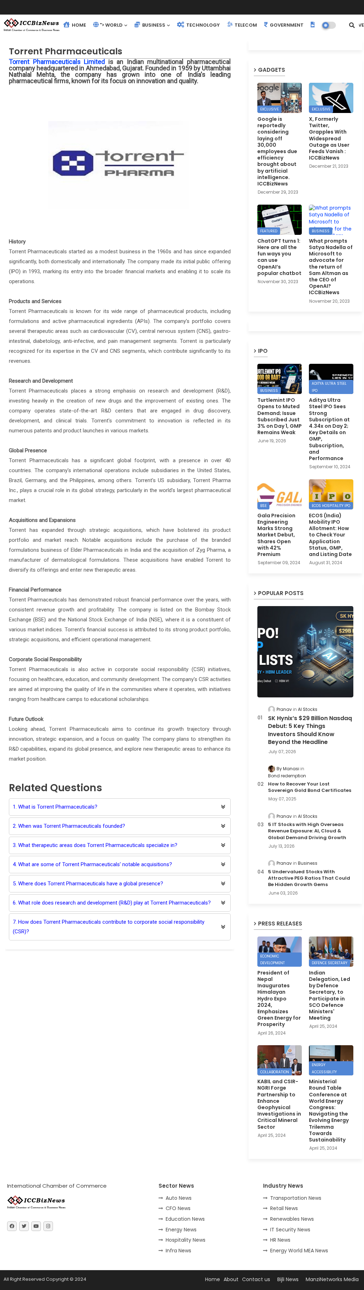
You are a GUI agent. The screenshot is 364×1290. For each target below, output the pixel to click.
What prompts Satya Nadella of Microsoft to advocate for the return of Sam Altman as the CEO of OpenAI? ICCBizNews (331, 267)
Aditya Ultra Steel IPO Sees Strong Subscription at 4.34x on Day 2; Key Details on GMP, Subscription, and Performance (329, 429)
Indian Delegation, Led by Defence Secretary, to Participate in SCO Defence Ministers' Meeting (329, 995)
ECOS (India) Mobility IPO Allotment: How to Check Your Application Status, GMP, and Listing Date (330, 534)
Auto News (179, 1198)
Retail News (284, 1208)
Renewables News (292, 1218)
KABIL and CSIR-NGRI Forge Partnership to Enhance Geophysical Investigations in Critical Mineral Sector (279, 1104)
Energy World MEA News (299, 1250)
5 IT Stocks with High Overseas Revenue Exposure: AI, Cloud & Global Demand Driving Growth (307, 831)
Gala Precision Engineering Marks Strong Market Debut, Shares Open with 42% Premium (276, 534)
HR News (280, 1239)
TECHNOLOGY (202, 25)
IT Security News (290, 1229)
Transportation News (295, 1198)
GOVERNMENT (286, 25)
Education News (185, 1218)
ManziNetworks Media (332, 1279)
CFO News (178, 1208)
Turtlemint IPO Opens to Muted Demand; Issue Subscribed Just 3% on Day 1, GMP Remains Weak (279, 416)
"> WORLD (111, 25)
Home (212, 1279)
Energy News (181, 1229)
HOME (78, 25)
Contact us (256, 1279)
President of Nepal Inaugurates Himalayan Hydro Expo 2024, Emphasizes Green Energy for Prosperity (279, 999)
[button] (352, 25)
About (231, 1279)
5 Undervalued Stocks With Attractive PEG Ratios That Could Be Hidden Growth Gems (309, 878)
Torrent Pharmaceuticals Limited (57, 61)
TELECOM (245, 25)
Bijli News (288, 1279)
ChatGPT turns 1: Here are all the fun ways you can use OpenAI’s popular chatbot (279, 257)
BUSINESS (153, 25)
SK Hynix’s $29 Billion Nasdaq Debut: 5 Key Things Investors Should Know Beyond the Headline (310, 730)
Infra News (178, 1250)
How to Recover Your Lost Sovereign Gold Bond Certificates (309, 787)
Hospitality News (185, 1239)
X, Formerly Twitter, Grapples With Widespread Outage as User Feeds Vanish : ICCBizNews (329, 138)
